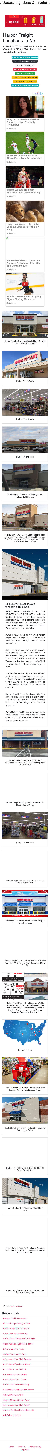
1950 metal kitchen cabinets (25, 81)
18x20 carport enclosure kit (25, 69)
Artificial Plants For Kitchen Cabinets (18, 1389)
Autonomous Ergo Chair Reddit (16, 1405)
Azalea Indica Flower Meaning (16, 1384)
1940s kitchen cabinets (25, 73)
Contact (21, 1446)
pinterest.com (17, 1306)
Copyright (25, 1449)
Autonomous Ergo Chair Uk (14, 1369)
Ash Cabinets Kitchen (12, 1415)
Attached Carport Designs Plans (16, 1323)
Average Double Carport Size (15, 1318)
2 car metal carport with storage (25, 85)
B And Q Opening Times (13, 1348)
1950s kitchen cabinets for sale (25, 77)
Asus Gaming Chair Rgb (13, 1394)
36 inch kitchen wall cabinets (25, 61)
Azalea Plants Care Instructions (16, 1328)
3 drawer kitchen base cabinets (25, 57)
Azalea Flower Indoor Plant (14, 1354)
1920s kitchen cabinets (25, 65)
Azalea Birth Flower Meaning (15, 1333)
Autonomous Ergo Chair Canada (17, 1359)
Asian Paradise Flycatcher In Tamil (17, 1343)
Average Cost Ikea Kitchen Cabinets (18, 1410)
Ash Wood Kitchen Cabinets (15, 1374)
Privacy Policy (35, 1446)
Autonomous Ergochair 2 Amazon (17, 1364)
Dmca (11, 1446)
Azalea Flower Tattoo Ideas (14, 1379)
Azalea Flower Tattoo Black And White (19, 1338)
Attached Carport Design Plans (16, 1399)
